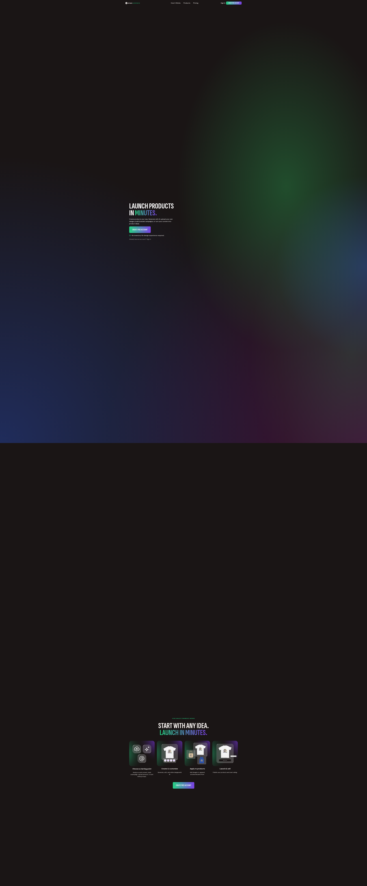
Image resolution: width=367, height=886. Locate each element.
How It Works (175, 3)
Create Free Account (233, 3)
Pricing (195, 3)
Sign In (223, 3)
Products (187, 3)
